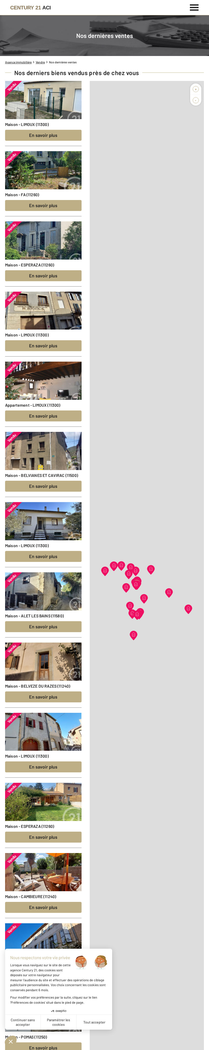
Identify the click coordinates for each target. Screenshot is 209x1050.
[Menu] (194, 7)
